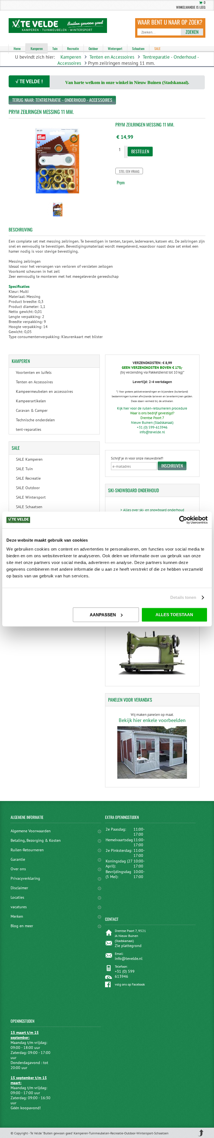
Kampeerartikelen (31, 400)
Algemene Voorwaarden (31, 830)
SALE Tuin (24, 468)
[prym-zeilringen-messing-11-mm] (57, 218)
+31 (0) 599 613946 (125, 974)
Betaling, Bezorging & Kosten (36, 840)
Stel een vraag (129, 171)
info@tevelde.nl (152, 432)
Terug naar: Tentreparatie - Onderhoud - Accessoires (62, 100)
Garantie (18, 859)
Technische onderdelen (35, 419)
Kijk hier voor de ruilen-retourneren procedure (152, 408)
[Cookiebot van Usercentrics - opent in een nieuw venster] (183, 520)
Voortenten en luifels (34, 372)
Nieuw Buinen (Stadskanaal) (152, 422)
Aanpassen (103, 614)
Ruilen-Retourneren (27, 849)
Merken (17, 916)
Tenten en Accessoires (111, 57)
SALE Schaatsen (29, 506)
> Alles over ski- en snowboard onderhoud (152, 510)
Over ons (18, 868)
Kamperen (70, 57)
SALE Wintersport (31, 497)
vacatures (19, 906)
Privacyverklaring (25, 878)
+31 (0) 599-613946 (152, 427)
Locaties (17, 897)
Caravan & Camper (32, 410)
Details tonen (183, 597)
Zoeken (192, 31)
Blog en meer (22, 925)
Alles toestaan (174, 614)
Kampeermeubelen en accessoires (44, 391)
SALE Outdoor (28, 487)
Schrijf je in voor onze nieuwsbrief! (137, 458)
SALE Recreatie (28, 478)
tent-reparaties (28, 429)
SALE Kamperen (29, 459)
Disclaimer (19, 887)
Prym (121, 182)
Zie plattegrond (128, 945)
